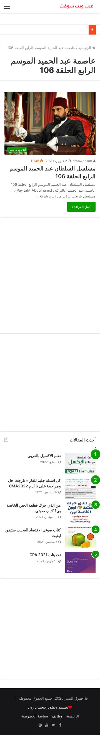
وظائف (57, 716)
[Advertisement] (50, 278)
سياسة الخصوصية (34, 716)
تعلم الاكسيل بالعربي (44, 455)
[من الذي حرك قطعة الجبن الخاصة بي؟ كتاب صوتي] (80, 512)
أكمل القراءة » (81, 207)
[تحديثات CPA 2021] (80, 562)
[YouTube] (46, 725)
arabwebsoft (83, 161)
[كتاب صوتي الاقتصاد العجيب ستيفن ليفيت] (80, 537)
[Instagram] (40, 725)
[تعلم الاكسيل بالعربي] (80, 463)
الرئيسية (85, 47)
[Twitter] (53, 725)
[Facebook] (60, 725)
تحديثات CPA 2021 (45, 554)
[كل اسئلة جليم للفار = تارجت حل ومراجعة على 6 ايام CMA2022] (80, 488)
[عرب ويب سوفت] (76, 6)
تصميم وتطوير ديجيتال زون (48, 707)
